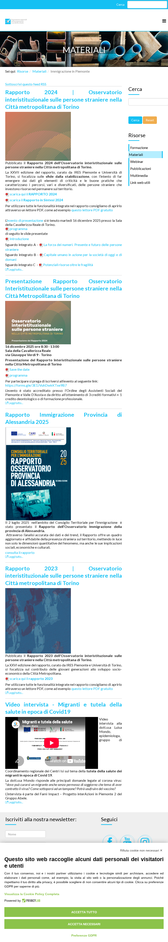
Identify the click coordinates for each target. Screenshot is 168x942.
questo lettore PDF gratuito (92, 210)
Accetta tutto (84, 912)
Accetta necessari (84, 924)
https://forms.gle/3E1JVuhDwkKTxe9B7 (36, 385)
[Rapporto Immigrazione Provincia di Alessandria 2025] (38, 473)
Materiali (39, 71)
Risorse (22, 71)
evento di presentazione (25, 220)
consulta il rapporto (20, 552)
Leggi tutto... (15, 269)
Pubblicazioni (140, 168)
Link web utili (140, 182)
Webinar (136, 161)
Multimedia (139, 175)
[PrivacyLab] (30, 900)
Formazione (139, 147)
